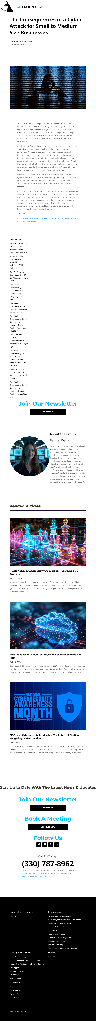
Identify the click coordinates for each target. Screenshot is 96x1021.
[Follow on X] (51, 844)
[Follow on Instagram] (45, 844)
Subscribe (48, 411)
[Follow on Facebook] (39, 844)
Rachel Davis (60, 440)
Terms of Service (37, 876)
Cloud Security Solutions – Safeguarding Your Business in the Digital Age (19, 341)
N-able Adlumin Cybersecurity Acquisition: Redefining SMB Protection (16, 262)
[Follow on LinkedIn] (57, 844)
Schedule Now (48, 826)
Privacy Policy (25, 876)
